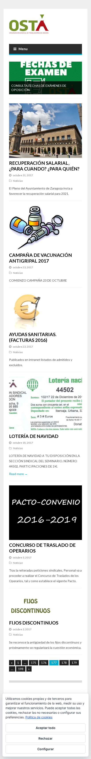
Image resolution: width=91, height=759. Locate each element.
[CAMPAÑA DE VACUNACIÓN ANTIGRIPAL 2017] (45, 227)
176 (43, 662)
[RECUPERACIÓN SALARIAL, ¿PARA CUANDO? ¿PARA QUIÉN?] (45, 130)
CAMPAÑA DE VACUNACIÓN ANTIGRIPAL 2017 (40, 257)
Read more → (18, 474)
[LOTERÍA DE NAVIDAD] (45, 404)
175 (33, 662)
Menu (23, 49)
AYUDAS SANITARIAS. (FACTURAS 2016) (32, 337)
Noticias (18, 180)
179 (74, 662)
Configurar (45, 749)
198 (20, 669)
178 (64, 662)
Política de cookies (38, 717)
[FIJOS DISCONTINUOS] (45, 605)
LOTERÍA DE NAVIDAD (33, 436)
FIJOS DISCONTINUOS (33, 622)
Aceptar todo (45, 728)
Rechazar (45, 738)
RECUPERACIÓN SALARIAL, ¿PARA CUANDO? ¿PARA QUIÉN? (44, 165)
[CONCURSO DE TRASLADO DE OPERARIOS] (45, 512)
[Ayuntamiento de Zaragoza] (45, 25)
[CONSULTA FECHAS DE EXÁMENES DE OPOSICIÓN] (45, 78)
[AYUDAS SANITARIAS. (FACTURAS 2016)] (45, 310)
